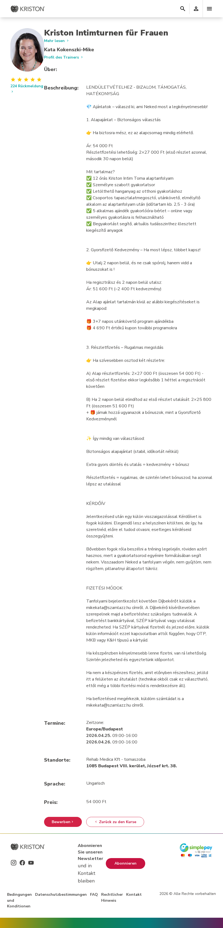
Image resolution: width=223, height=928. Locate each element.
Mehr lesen (55, 40)
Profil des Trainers (62, 57)
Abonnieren (125, 863)
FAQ (94, 894)
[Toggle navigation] (209, 8)
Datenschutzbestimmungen (61, 894)
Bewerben (61, 821)
